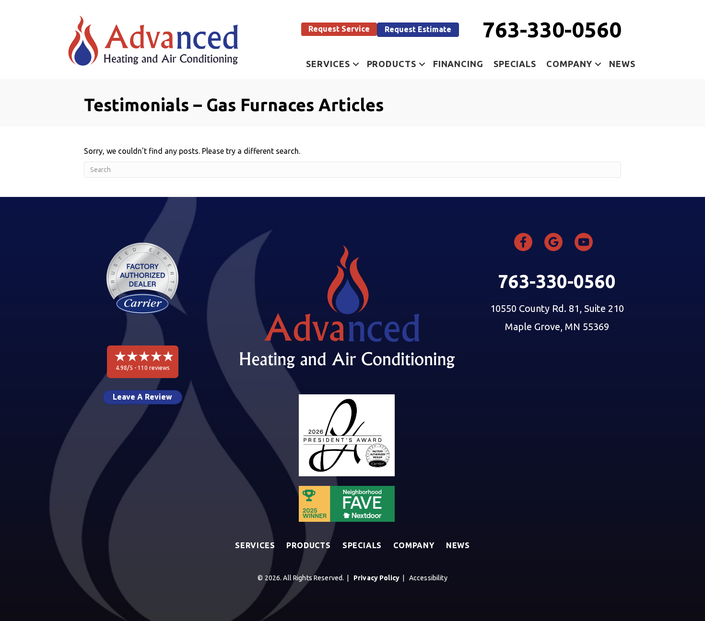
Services (328, 64)
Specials (515, 64)
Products (391, 64)
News (622, 64)
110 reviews (153, 368)
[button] (339, 29)
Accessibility (428, 578)
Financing (458, 64)
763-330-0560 (552, 29)
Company (569, 64)
